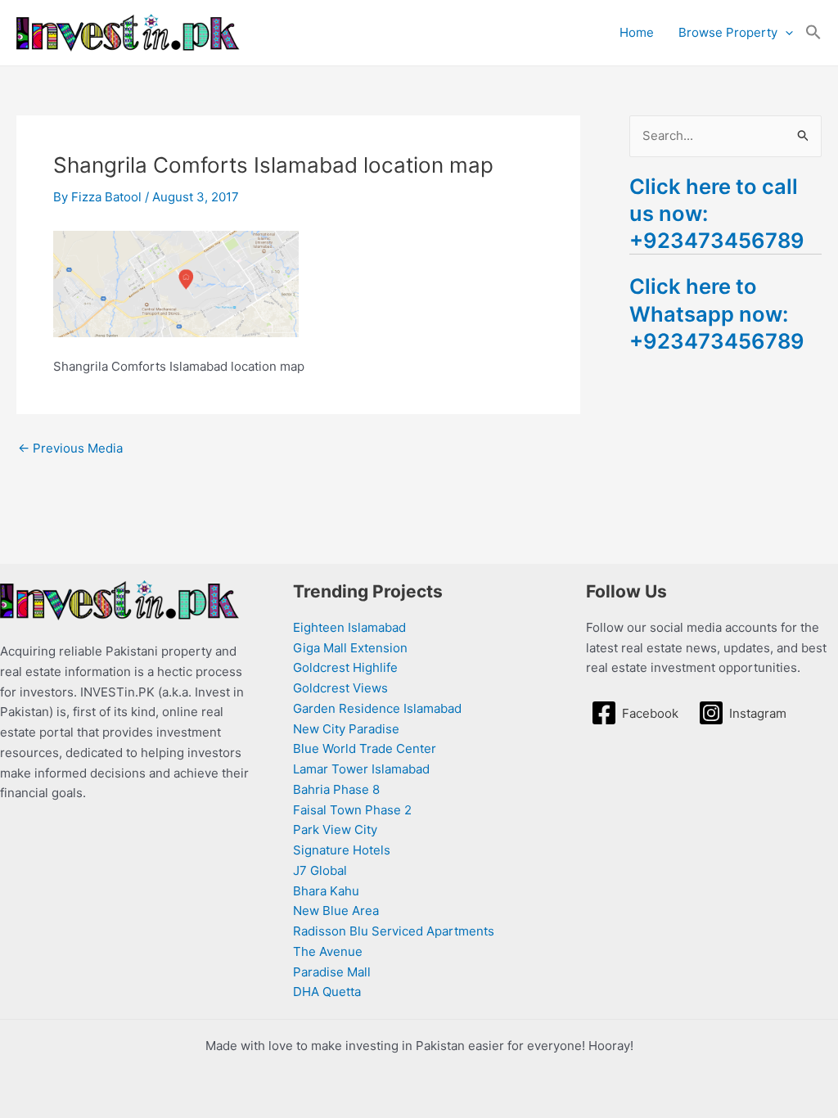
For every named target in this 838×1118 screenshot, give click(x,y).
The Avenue (328, 951)
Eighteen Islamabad (349, 627)
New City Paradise (346, 729)
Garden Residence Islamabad (377, 708)
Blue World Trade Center (364, 748)
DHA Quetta (327, 991)
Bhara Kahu (326, 891)
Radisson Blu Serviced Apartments (393, 931)
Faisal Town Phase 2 (352, 810)
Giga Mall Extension (350, 648)
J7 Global (320, 870)
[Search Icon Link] (813, 33)
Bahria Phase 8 (336, 789)
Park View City (335, 829)
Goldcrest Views (340, 688)
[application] (785, 32)
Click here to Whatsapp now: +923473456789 (716, 313)
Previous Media (70, 448)
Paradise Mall (332, 972)
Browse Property (727, 32)
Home (636, 32)
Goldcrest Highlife (345, 667)
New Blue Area (336, 910)
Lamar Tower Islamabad (361, 769)
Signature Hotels (341, 850)
